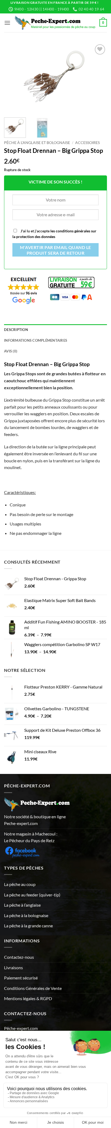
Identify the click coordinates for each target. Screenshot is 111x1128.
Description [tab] (16, 329)
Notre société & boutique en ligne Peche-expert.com (35, 820)
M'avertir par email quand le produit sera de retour (55, 250)
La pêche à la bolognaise (26, 915)
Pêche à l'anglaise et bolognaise (37, 142)
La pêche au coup (20, 884)
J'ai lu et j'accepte (54, 234)
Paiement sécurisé (21, 977)
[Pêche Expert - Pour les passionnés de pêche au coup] (55, 23)
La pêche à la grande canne (28, 925)
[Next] (98, 78)
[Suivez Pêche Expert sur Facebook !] (22, 851)
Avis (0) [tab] (10, 351)
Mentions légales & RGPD (28, 998)
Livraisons (13, 967)
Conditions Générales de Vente (33, 988)
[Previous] (13, 78)
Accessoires (87, 142)
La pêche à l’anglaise (22, 904)
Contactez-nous (19, 957)
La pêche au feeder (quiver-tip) (32, 894)
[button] (7, 22)
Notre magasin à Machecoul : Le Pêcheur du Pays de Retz (30, 837)
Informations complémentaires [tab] (35, 340)
